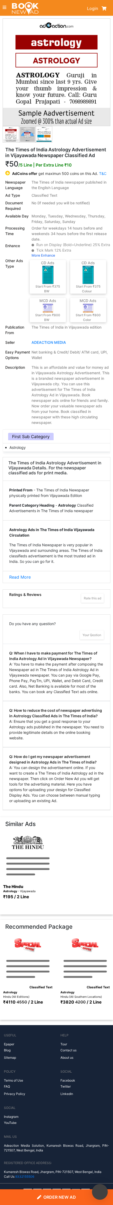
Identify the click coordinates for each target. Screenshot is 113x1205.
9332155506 (24, 1176)
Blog (7, 1050)
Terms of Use (13, 1080)
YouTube (10, 1123)
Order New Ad (59, 1197)
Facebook (67, 1080)
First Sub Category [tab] (31, 436)
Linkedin (66, 1094)
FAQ (7, 1086)
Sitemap (10, 1057)
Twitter (65, 1086)
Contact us (68, 1050)
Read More (20, 577)
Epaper (9, 1044)
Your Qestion (92, 635)
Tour (63, 1044)
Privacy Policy (14, 1094)
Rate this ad (92, 598)
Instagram (11, 1117)
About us (66, 1057)
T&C (102, 173)
